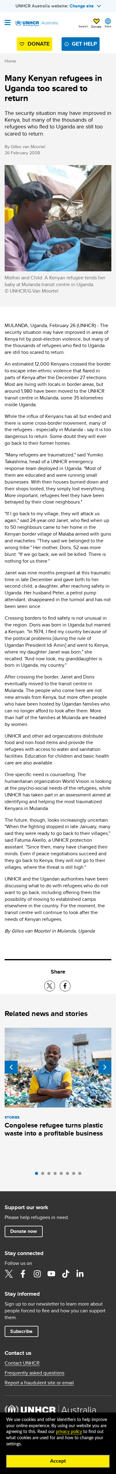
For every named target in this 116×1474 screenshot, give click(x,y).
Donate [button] (96, 26)
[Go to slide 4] (57, 1175)
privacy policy (69, 1432)
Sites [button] (108, 26)
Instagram (37, 1274)
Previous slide (11, 1067)
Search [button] (83, 26)
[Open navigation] (8, 23)
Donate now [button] (23, 1231)
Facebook (23, 1274)
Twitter (9, 1274)
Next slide (104, 1067)
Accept (58, 1461)
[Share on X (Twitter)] (49, 986)
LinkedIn (80, 1274)
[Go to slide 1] (38, 1175)
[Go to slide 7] (75, 1175)
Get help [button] (84, 44)
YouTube (51, 1274)
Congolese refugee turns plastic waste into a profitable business (54, 1129)
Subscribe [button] (21, 1331)
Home (10, 61)
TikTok (66, 1274)
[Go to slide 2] (44, 1175)
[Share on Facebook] (65, 986)
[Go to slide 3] (50, 1175)
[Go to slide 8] (81, 1175)
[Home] (36, 23)
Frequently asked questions (34, 1373)
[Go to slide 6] (69, 1175)
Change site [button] (82, 6)
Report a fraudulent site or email (39, 1382)
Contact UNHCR (22, 1363)
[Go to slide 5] (63, 1175)
